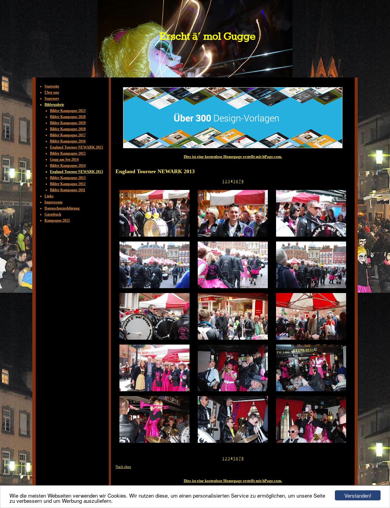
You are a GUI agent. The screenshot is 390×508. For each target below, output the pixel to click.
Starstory (51, 98)
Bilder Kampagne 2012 (68, 184)
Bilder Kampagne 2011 (67, 190)
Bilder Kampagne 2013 (68, 178)
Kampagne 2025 (57, 220)
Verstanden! (357, 495)
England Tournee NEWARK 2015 (76, 147)
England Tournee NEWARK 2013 (76, 172)
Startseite (51, 86)
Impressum (53, 202)
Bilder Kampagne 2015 (68, 153)
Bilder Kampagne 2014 (68, 165)
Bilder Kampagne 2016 (68, 141)
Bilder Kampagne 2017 (68, 135)
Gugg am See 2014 (64, 159)
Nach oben (123, 467)
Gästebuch (52, 214)
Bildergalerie (54, 104)
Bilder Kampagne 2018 (68, 129)
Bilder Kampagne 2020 (68, 117)
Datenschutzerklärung (62, 208)
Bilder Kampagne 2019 (68, 123)
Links (49, 196)
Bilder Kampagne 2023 (68, 111)
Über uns (51, 92)
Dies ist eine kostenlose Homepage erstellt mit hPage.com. (233, 156)
